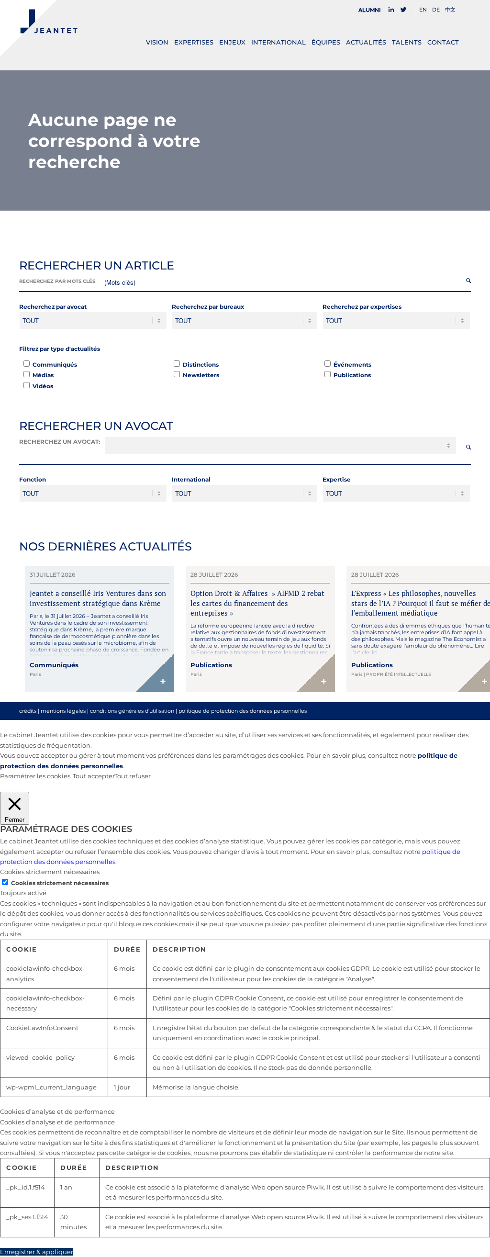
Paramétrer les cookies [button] (35, 776)
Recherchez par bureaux (208, 306)
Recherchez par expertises (362, 306)
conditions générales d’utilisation (132, 710)
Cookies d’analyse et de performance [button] (57, 1111)
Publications (352, 375)
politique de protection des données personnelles (242, 710)
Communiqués (55, 364)
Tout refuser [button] (132, 776)
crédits (27, 710)
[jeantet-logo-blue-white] (39, 28)
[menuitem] (372, 10)
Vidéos (43, 386)
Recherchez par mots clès (57, 281)
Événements (352, 364)
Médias (43, 375)
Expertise (337, 479)
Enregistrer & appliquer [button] (36, 1252)
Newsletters (201, 375)
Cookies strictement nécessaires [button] (50, 871)
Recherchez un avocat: (59, 441)
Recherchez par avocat (53, 306)
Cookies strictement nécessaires (60, 883)
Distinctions (201, 364)
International (191, 479)
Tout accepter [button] (93, 776)
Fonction (32, 479)
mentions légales (63, 710)
